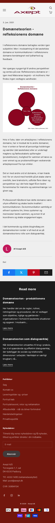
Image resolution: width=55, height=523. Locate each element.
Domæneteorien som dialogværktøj (25, 338)
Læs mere (8, 328)
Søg (5, 384)
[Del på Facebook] (9, 272)
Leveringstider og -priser (15, 394)
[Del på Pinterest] (34, 272)
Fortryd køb (8, 399)
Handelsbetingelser (12, 414)
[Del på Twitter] (21, 272)
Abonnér (11, 454)
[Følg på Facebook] (4, 495)
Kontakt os (8, 389)
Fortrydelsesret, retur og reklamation (21, 404)
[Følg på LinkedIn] (18, 495)
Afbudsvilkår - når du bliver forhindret (21, 409)
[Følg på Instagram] (11, 495)
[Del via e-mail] (46, 272)
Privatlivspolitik (10, 419)
